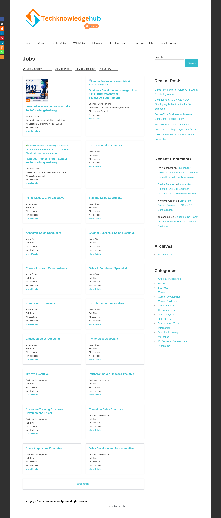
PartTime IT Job (144, 43)
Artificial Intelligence (169, 278)
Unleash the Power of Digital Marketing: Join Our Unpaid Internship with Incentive (178, 173)
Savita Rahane (166, 184)
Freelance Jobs (118, 43)
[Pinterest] (2, 38)
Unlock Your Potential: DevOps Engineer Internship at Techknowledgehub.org (178, 189)
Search (159, 57)
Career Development (169, 296)
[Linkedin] (2, 33)
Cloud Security (166, 305)
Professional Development (172, 341)
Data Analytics (166, 314)
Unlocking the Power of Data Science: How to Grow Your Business (178, 222)
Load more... (83, 483)
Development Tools (168, 323)
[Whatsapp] (2, 52)
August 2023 (165, 254)
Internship (97, 43)
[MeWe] (2, 43)
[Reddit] (2, 28)
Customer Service (168, 310)
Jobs (41, 43)
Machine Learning (168, 332)
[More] (2, 57)
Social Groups (168, 43)
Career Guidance (167, 301)
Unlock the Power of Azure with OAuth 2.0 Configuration (175, 205)
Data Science (165, 319)
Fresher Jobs (58, 43)
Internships (164, 328)
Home (28, 43)
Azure (161, 283)
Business (163, 287)
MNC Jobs (79, 43)
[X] (2, 24)
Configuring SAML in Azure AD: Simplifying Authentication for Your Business (174, 104)
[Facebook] (2, 19)
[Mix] (2, 47)
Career (162, 292)
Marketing (163, 337)
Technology (164, 345)
